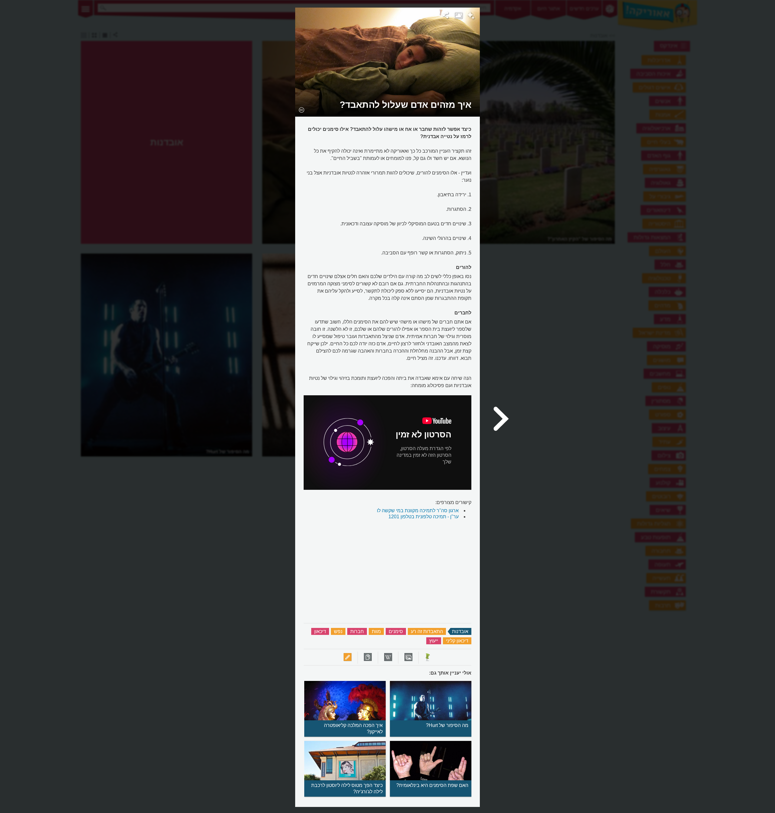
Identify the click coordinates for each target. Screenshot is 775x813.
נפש (338, 631)
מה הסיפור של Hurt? (447, 725)
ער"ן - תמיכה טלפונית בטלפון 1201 (423, 516)
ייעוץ (433, 640)
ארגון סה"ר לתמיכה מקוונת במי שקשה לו (418, 510)
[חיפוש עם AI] (471, 16)
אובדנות (460, 631)
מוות (376, 631)
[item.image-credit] (301, 110)
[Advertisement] (558, 98)
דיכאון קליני (457, 640)
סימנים (396, 631)
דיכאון (320, 631)
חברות (357, 631)
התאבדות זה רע (427, 631)
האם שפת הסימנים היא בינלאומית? (432, 785)
